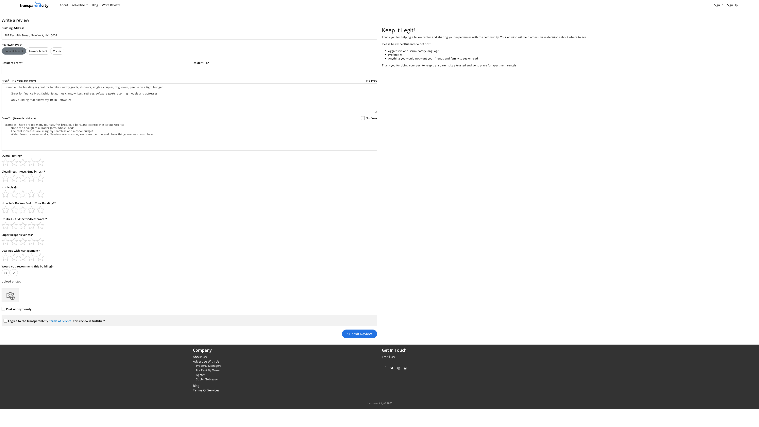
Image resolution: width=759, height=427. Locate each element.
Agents (200, 375)
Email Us (388, 357)
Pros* (19, 80)
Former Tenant (38, 51)
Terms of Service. (61, 321)
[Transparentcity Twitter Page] (392, 368)
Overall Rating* (12, 156)
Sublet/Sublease (207, 379)
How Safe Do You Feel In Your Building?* (29, 203)
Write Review (111, 5)
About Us (200, 357)
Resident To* (200, 63)
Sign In (718, 5)
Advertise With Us (206, 361)
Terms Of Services (206, 390)
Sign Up (732, 5)
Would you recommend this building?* (28, 266)
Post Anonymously (19, 309)
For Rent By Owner (208, 370)
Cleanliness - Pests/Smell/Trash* (23, 171)
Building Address (13, 28)
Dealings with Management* (21, 250)
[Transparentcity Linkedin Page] (406, 368)
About (64, 5)
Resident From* (12, 63)
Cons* (19, 118)
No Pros (371, 80)
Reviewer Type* (12, 44)
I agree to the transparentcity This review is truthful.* (56, 321)
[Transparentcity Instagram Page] (399, 368)
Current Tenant (14, 51)
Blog (95, 5)
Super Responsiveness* (17, 235)
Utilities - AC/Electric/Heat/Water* (24, 219)
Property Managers (208, 365)
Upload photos (11, 281)
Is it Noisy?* (10, 187)
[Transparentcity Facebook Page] (385, 368)
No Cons (371, 118)
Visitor (57, 51)
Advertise (79, 5)
